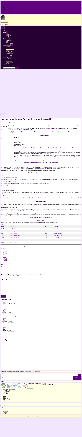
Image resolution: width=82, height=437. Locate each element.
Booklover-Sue (13, 226)
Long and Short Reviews (59, 231)
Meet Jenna (8, 34)
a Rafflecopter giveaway (5, 224)
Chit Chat (8, 63)
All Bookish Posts (6, 45)
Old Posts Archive (9, 42)
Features (4, 394)
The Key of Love (13, 242)
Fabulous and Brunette (14, 237)
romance (26, 274)
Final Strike (11, 274)
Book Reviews (9, 40)
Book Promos (5, 274)
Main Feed (5, 397)
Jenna (12, 122)
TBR (7, 41)
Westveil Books (4, 22)
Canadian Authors (9, 54)
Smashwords (55, 162)
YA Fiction (8, 50)
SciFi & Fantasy (9, 46)
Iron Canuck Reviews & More (60, 239)
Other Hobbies (9, 61)
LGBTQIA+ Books (10, 49)
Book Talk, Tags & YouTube (9, 389)
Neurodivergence (9, 62)
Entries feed (5, 411)
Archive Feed (43, 383)
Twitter (40, 217)
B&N (44, 162)
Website (31, 217)
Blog (28, 385)
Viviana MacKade (13, 233)
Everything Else (6, 57)
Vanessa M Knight (40, 274)
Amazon (50, 217)
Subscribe (77, 377)
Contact (4, 5)
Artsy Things (8, 58)
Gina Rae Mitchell (13, 228)
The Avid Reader (57, 237)
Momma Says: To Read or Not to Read (18, 231)
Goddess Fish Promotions (10, 303)
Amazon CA (33, 162)
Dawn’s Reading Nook (58, 235)
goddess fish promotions (19, 274)
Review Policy (6, 2)
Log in (4, 410)
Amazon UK (39, 162)
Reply (4, 310)
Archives (2, 404)
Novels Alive (56, 228)
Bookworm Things (7, 390)
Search (2, 373)
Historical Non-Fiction (10, 51)
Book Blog (5, 38)
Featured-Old (5, 393)
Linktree (4, 3)
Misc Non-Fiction (9, 53)
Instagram (45, 217)
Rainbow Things (9, 59)
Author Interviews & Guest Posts (47, 384)
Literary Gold (56, 226)
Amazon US (27, 162)
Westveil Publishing (58, 233)
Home (4, 1)
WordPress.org (6, 413)
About (4, 32)
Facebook (36, 217)
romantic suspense (32, 274)
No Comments (18, 122)
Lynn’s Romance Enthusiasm (16, 239)
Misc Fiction (8, 52)
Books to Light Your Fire (15, 235)
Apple (47, 162)
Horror (7, 47)
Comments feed (6, 412)
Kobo (50, 162)
